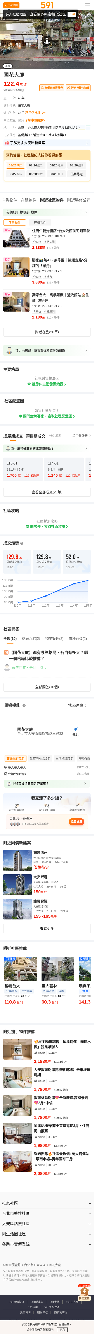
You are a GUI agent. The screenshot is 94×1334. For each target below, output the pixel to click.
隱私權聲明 (60, 1312)
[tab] (14, 222)
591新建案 (37, 1302)
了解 (72, 14)
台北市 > (30, 1265)
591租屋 (33, 1307)
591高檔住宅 (51, 1307)
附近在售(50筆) (47, 332)
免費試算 (76, 821)
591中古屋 (72, 1302)
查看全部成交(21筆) (47, 492)
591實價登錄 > (13, 1265)
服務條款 (42, 1312)
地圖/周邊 (76, 705)
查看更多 (47, 929)
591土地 (54, 1302)
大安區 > (42, 1265)
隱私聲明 (48, 1329)
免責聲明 (25, 1312)
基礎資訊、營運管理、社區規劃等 (41, 135)
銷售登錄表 (80, 435)
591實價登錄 (16, 1302)
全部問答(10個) (47, 687)
